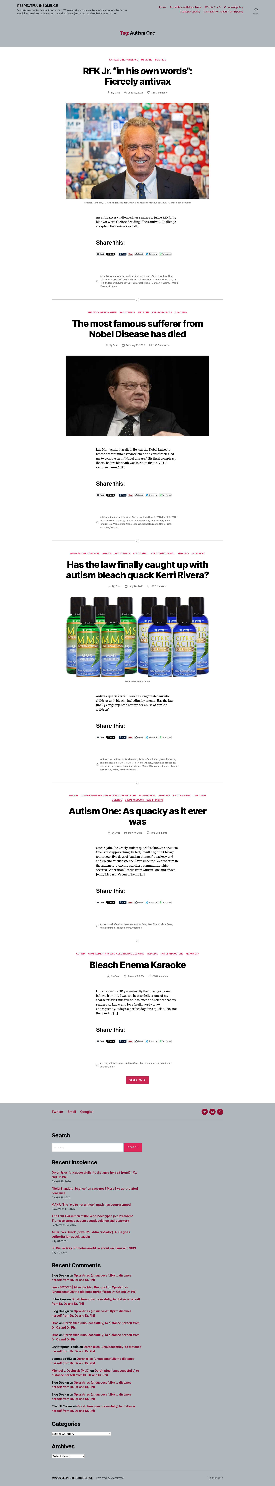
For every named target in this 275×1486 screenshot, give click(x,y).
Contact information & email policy (223, 11)
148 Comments (159, 92)
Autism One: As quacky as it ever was (137, 816)
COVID (121, 762)
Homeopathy (147, 795)
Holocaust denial (163, 553)
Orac (117, 92)
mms (166, 766)
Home (162, 7)
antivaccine (119, 276)
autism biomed (129, 759)
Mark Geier (166, 924)
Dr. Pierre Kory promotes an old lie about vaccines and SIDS (94, 1248)
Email (71, 1112)
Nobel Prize (165, 523)
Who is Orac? (213, 7)
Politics (160, 59)
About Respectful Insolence (186, 7)
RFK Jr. (103, 282)
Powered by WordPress (110, 1477)
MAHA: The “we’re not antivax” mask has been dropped (91, 1204)
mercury (156, 279)
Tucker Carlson (152, 282)
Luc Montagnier (117, 523)
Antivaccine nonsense (123, 59)
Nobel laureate (150, 523)
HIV (147, 520)
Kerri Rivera (154, 924)
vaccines (165, 282)
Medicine (146, 59)
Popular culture (172, 953)
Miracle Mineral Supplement (148, 766)
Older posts (137, 1080)
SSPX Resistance (128, 769)
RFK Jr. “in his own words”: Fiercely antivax (137, 76)
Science (117, 800)
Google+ (87, 1112)
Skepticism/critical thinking (144, 800)
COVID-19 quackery (114, 520)
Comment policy (233, 7)
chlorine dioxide (108, 762)
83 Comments (160, 976)
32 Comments (159, 586)
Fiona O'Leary (145, 762)
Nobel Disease (133, 523)
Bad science (127, 312)
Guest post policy (190, 11)
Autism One (166, 276)
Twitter (57, 1112)
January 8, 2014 (136, 976)
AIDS (102, 517)
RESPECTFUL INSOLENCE (37, 5)
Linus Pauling (157, 520)
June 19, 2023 (135, 92)
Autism (155, 276)
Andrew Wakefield (110, 924)
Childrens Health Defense (113, 279)
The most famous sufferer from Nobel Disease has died (137, 328)
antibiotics (111, 517)
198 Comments (161, 345)
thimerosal (137, 282)
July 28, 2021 (136, 586)
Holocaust (133, 279)
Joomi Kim (145, 279)
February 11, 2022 (135, 345)
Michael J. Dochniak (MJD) (71, 1370)
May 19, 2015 (135, 832)
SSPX (115, 769)
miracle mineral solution (120, 766)
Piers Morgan (169, 279)
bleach (155, 759)
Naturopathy (182, 795)
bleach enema (167, 759)
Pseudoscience (162, 312)
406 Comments (159, 832)
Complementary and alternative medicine (108, 795)
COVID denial (161, 517)
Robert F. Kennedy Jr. (119, 282)
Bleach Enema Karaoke (137, 964)
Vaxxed (114, 527)
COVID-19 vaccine (135, 520)
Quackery (181, 312)
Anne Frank (106, 276)
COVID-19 (131, 762)
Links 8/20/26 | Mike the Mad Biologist (79, 1287)
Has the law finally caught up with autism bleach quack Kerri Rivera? (137, 569)
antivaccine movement (138, 276)
